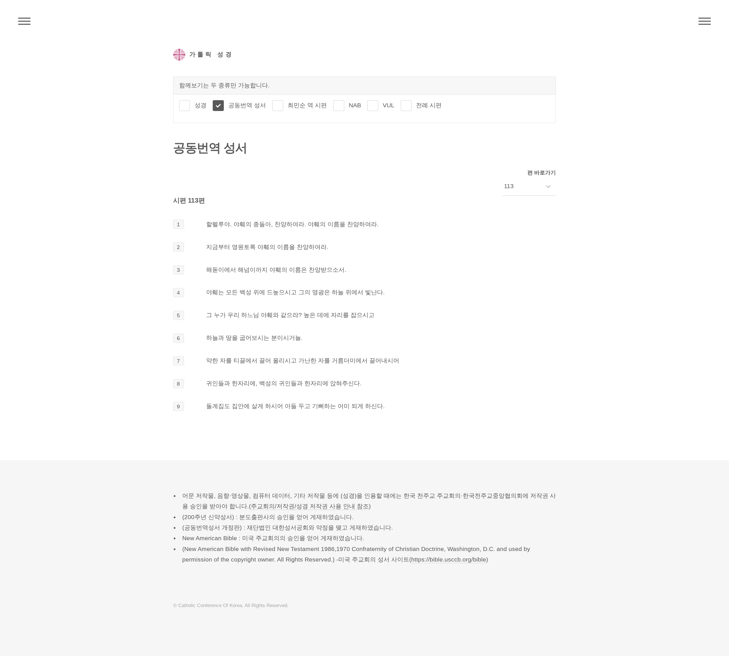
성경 (200, 105)
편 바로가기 (541, 173)
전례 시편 (429, 105)
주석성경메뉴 (24, 21)
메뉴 (705, 21)
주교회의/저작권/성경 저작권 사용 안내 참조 (310, 506)
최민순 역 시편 (307, 105)
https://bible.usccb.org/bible (448, 559)
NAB (355, 105)
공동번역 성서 (247, 105)
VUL (388, 105)
